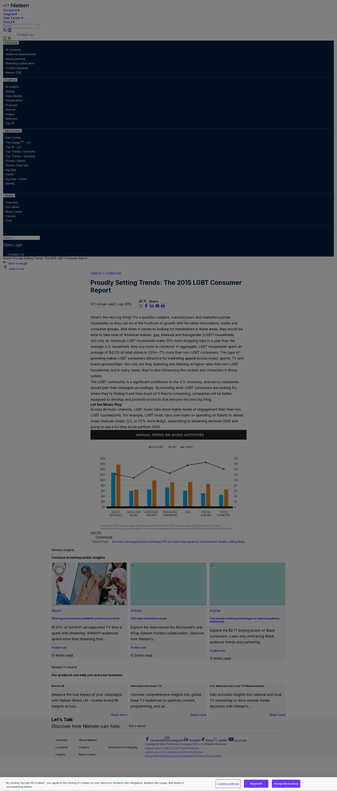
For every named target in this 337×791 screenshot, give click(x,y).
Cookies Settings (228, 783)
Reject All (256, 783)
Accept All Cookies (286, 783)
